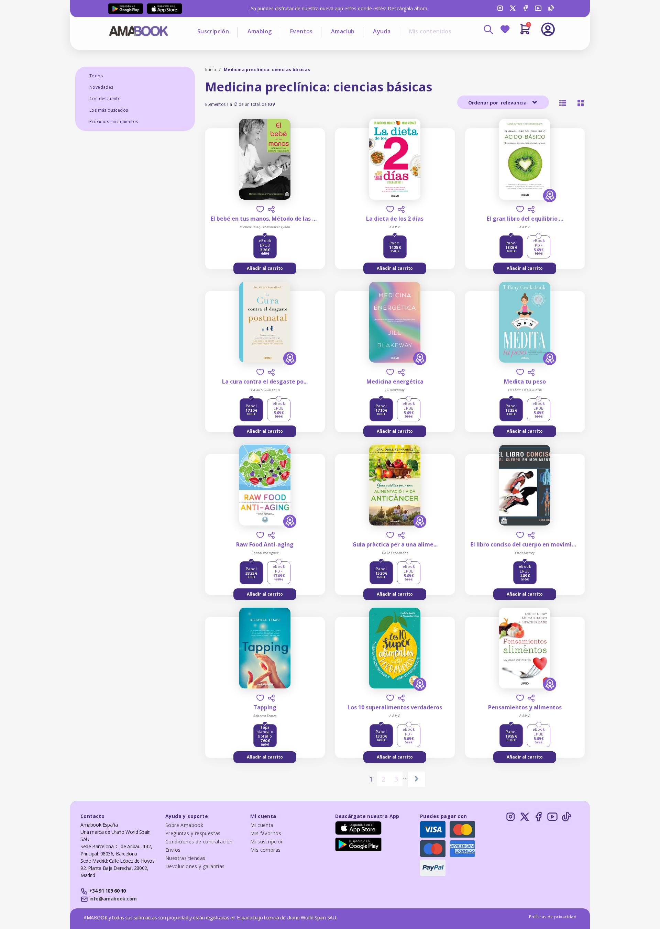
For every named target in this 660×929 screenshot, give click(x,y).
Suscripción (213, 31)
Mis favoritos (265, 833)
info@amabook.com (113, 898)
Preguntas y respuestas (193, 833)
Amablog (260, 31)
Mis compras (265, 850)
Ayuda (381, 31)
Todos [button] (96, 76)
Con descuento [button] (105, 98)
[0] (525, 32)
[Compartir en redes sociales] (271, 209)
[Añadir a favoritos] (260, 209)
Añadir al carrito (265, 268)
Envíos (172, 850)
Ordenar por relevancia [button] (498, 102)
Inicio (210, 70)
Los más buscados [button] (108, 110)
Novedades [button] (101, 87)
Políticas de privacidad (552, 917)
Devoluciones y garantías (195, 866)
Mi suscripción (267, 841)
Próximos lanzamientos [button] (113, 121)
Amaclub (343, 31)
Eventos (301, 31)
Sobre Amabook (184, 825)
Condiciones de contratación (199, 841)
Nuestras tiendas (185, 858)
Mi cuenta (262, 825)
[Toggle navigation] (519, 48)
